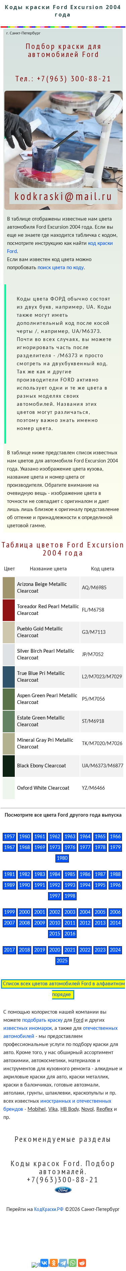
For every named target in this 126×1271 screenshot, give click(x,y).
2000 (24, 912)
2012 (85, 923)
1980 (62, 858)
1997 (54, 896)
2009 (39, 923)
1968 (24, 847)
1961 (39, 837)
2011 (70, 923)
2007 (9, 923)
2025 (62, 961)
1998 (70, 896)
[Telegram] (63, 1263)
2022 (85, 950)
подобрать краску (42, 1020)
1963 (70, 837)
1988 (115, 874)
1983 (39, 874)
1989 (9, 885)
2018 (24, 950)
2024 (115, 950)
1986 (85, 874)
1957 (9, 837)
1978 (100, 847)
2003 (70, 912)
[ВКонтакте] (44, 1263)
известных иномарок (27, 1028)
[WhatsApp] (73, 1263)
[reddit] (82, 1263)
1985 (70, 874)
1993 (70, 885)
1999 (9, 912)
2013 (100, 923)
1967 (9, 847)
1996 (115, 885)
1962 (54, 837)
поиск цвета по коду (61, 268)
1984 (54, 874)
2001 (39, 912)
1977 (85, 847)
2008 (24, 923)
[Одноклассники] (54, 1263)
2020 (54, 950)
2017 (9, 950)
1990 (24, 885)
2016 (70, 934)
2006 (115, 912)
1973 (54, 847)
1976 (70, 847)
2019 (39, 950)
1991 (39, 885)
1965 (100, 837)
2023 (100, 950)
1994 (85, 885)
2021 (70, 950)
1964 (85, 837)
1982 (24, 874)
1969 (39, 847)
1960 (24, 837)
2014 (115, 923)
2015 (54, 934)
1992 (54, 885)
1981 (9, 874)
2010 (54, 923)
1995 (100, 885)
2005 (100, 912)
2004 (85, 912)
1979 (115, 847)
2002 (54, 912)
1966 (115, 837)
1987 (100, 874)
